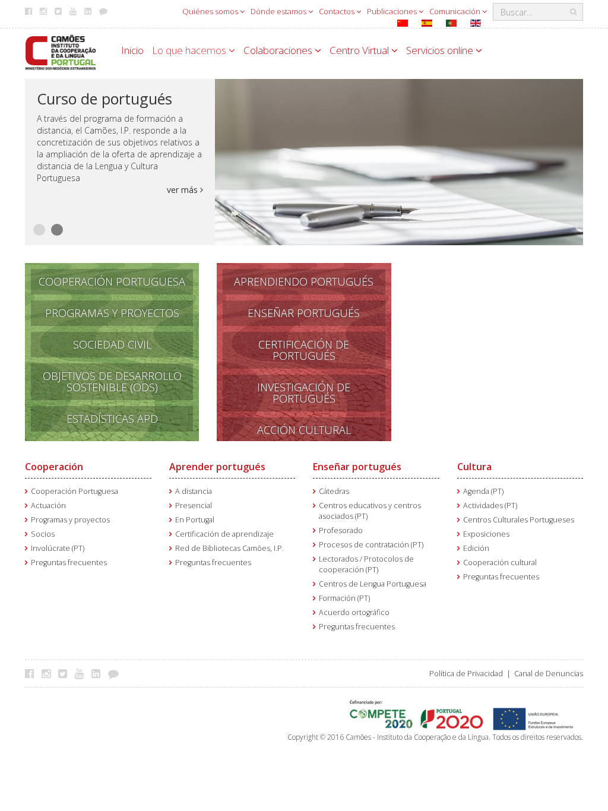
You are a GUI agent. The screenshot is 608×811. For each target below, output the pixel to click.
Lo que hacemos (190, 50)
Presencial (193, 505)
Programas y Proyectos (112, 313)
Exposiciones (486, 534)
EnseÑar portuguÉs (304, 313)
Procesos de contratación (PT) (371, 545)
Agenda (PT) (483, 491)
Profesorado (341, 530)
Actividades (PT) (490, 505)
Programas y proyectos (70, 520)
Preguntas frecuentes (69, 562)
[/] (60, 51)
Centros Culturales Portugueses (518, 520)
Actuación (48, 505)
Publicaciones (393, 11)
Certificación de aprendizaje (224, 534)
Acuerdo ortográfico (354, 612)
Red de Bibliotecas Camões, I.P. (229, 548)
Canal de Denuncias (548, 674)
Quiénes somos (211, 11)
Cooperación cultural (500, 562)
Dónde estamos (279, 11)
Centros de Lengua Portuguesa (372, 584)
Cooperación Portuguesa (112, 281)
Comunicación (455, 11)
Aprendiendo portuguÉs (303, 281)
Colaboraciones (279, 50)
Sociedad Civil (112, 344)
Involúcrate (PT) (57, 548)
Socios (43, 534)
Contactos (337, 11)
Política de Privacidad (466, 674)
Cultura (474, 466)
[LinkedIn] (98, 673)
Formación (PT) (344, 598)
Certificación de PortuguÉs (303, 350)
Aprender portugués (217, 466)
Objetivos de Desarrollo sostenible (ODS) (112, 381)
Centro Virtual (360, 50)
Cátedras (334, 491)
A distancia (193, 491)
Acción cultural (304, 430)
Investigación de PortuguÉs (303, 393)
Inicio (132, 50)
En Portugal (194, 520)
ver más (183, 189)
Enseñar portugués (357, 466)
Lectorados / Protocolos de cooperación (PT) (366, 564)
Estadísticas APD (112, 418)
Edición (476, 548)
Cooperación (54, 466)
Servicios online (441, 50)
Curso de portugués (104, 98)
